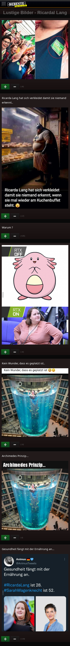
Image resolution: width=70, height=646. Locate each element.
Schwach (15, 87)
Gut (5, 87)
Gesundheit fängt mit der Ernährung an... (28, 549)
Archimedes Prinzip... (15, 456)
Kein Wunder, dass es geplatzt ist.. (23, 363)
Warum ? (7, 227)
